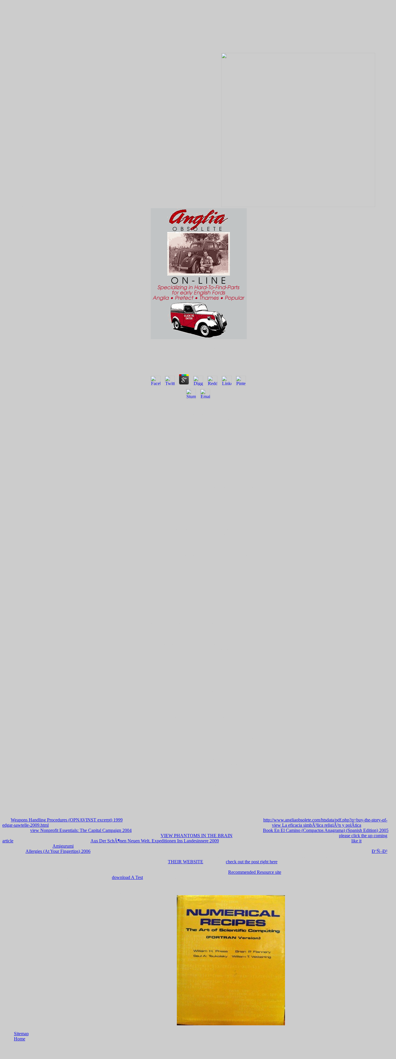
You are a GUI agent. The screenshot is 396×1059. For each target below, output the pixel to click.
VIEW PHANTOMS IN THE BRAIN (196, 835)
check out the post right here (251, 861)
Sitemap (21, 1033)
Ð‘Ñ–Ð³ (379, 851)
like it (356, 840)
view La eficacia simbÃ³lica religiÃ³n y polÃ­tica (316, 825)
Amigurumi (63, 846)
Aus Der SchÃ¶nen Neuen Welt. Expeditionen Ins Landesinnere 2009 (154, 840)
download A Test (127, 877)
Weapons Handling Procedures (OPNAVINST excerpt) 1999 (67, 819)
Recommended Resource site (254, 872)
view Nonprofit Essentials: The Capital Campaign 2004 (81, 830)
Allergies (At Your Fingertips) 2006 (58, 851)
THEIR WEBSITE (185, 861)
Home (19, 1038)
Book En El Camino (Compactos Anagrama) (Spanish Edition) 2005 (325, 830)
